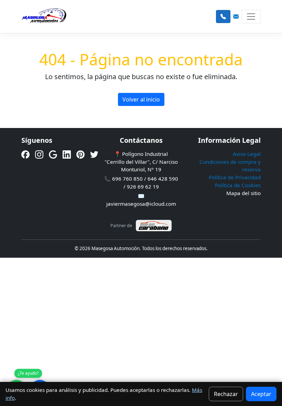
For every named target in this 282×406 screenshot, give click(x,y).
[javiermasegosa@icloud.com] (236, 16)
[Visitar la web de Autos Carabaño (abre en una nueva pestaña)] (154, 225)
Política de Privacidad (235, 177)
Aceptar (261, 394)
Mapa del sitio (243, 193)
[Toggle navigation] (251, 16)
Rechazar (226, 394)
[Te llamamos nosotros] (223, 16)
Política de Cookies (238, 185)
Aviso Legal (247, 153)
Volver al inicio (141, 99)
